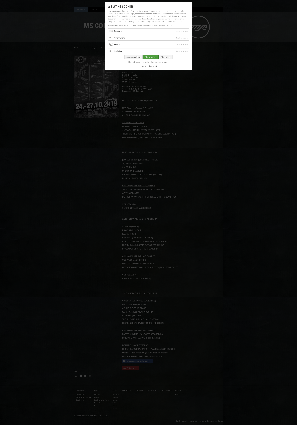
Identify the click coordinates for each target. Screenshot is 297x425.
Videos (117, 44)
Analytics (118, 51)
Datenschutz (153, 66)
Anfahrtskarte (119, 38)
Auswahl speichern (133, 57)
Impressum (143, 66)
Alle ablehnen (166, 57)
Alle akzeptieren (151, 57)
